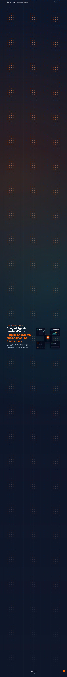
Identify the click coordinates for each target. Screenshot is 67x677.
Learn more (10, 354)
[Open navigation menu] (59, 2)
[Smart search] (64, 670)
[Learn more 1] (31, 671)
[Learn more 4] (36, 671)
